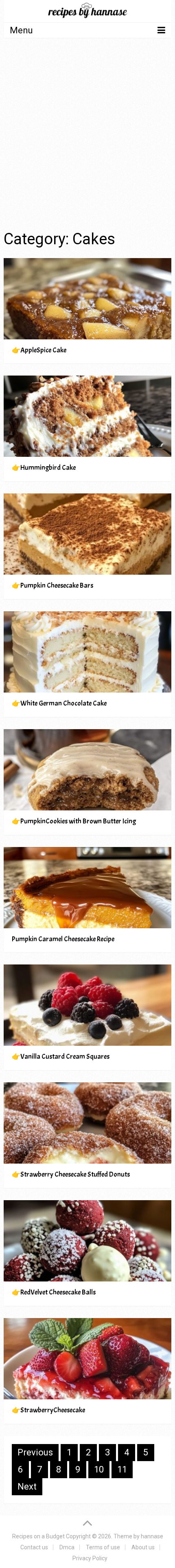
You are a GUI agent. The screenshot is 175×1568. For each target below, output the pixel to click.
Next (27, 1486)
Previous (35, 1452)
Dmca (66, 1547)
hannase (152, 1536)
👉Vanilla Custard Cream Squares (60, 1056)
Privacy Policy (89, 1558)
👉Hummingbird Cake (44, 467)
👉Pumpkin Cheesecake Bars (52, 585)
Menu (21, 30)
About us (143, 1547)
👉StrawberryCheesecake (48, 1410)
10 (99, 1469)
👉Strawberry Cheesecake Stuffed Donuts (71, 1174)
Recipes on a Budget (38, 1536)
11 (122, 1469)
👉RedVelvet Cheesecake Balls (54, 1292)
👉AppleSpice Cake (39, 350)
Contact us (34, 1547)
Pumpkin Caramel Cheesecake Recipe (63, 939)
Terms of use (103, 1547)
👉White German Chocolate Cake (59, 703)
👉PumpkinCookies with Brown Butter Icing (74, 821)
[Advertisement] (87, 135)
